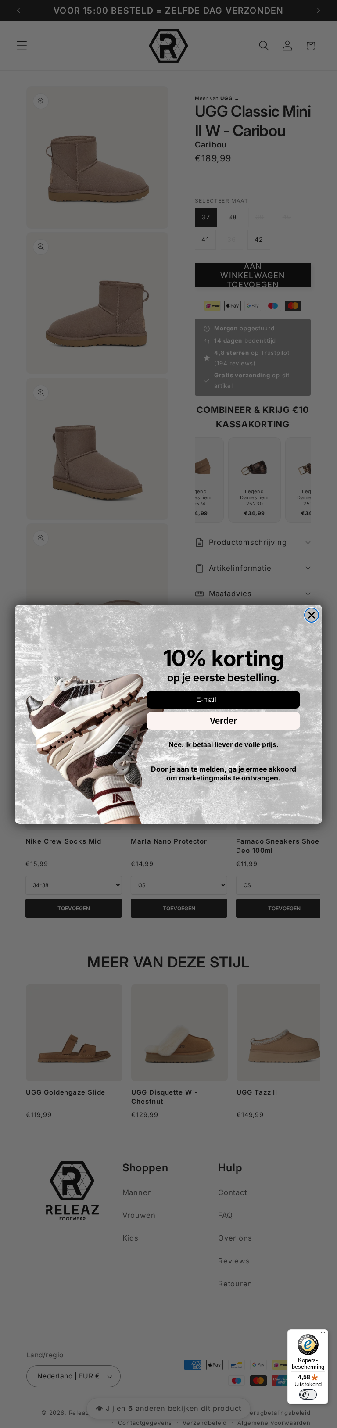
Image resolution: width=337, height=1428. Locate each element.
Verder (223, 721)
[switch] (308, 1394)
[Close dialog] (312, 615)
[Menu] (323, 1334)
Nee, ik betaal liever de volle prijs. (223, 744)
